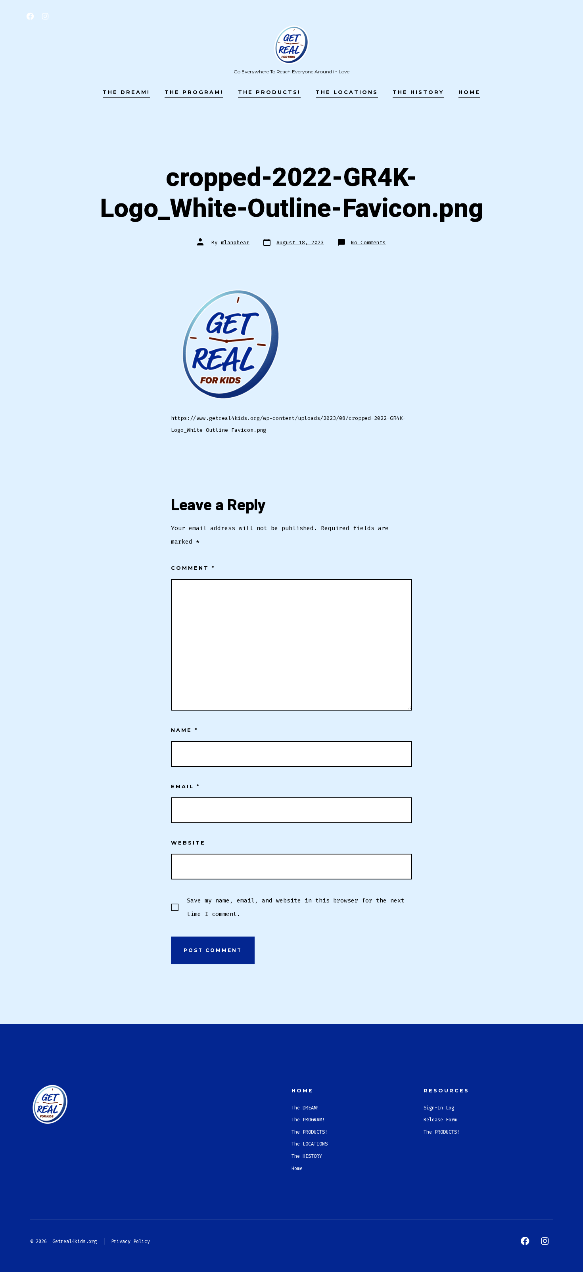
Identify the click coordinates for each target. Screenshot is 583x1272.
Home (469, 92)
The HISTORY (418, 92)
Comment (193, 568)
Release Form (440, 1120)
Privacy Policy (130, 1241)
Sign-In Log (439, 1108)
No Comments (368, 242)
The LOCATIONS (347, 92)
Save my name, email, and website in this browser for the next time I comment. (296, 907)
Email (185, 786)
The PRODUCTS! (269, 92)
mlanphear (235, 242)
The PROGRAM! (194, 92)
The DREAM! (126, 92)
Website (188, 843)
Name (184, 730)
